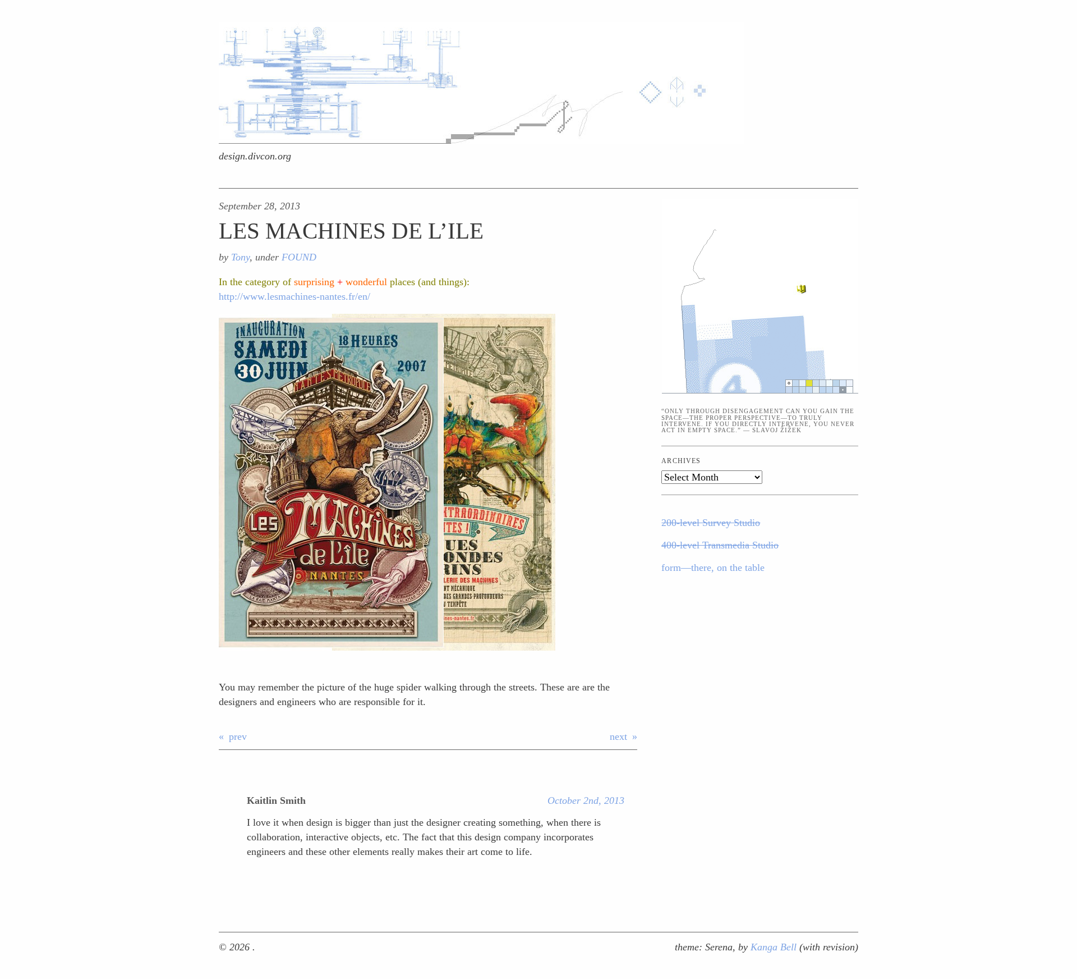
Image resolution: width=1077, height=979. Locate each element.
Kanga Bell (775, 947)
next (618, 736)
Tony (240, 257)
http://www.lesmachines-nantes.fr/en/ (294, 296)
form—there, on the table (713, 567)
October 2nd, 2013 (585, 800)
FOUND (299, 257)
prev (238, 736)
